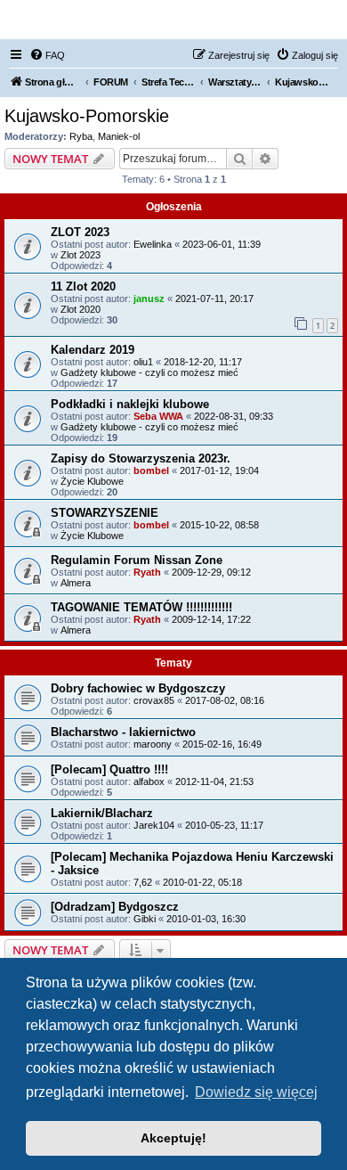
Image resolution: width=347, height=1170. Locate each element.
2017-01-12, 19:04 (219, 470)
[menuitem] (47, 55)
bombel (151, 470)
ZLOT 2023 (80, 232)
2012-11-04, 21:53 (214, 781)
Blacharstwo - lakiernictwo (123, 732)
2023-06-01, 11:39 (221, 244)
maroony (152, 744)
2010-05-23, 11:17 (224, 825)
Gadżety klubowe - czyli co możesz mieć (149, 372)
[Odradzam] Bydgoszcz (115, 906)
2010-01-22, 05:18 (202, 882)
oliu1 (143, 361)
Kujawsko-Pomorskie (86, 116)
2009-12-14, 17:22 (211, 619)
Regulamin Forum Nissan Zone (136, 560)
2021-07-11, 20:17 (214, 298)
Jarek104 (153, 825)
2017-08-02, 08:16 (224, 700)
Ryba (81, 136)
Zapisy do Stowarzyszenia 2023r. (140, 458)
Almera (76, 582)
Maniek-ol (119, 136)
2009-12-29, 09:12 (211, 572)
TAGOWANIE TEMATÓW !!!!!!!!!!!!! (141, 607)
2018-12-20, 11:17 (203, 361)
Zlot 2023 (81, 255)
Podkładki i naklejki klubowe (130, 404)
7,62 (142, 882)
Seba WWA (158, 416)
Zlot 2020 (81, 309)
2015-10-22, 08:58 (219, 525)
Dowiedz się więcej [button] (256, 1092)
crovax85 (153, 700)
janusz (149, 298)
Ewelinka (152, 244)
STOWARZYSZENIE (104, 513)
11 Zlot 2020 (83, 286)
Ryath (147, 572)
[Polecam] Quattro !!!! (109, 769)
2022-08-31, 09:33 (233, 416)
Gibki (144, 918)
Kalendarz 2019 (92, 349)
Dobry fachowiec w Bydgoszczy (138, 688)
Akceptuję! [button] (173, 1138)
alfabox (149, 781)
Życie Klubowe (92, 481)
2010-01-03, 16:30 (206, 918)
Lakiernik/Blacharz (102, 813)
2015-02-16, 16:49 (222, 744)
